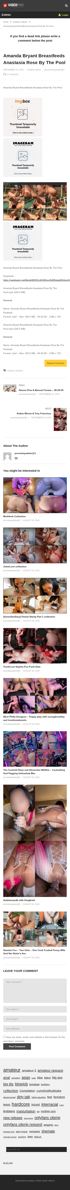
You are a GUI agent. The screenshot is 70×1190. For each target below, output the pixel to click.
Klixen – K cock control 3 (33, 1149)
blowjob (21, 1084)
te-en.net (8, 1163)
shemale (48, 1131)
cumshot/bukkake (48, 1090)
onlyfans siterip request (22, 1124)
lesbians (19, 371)
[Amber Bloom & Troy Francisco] (35, 419)
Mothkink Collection (14, 516)
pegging (48, 1124)
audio (34, 1078)
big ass (57, 1077)
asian (26, 1077)
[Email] (16, 458)
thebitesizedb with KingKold (19, 900)
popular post (8, 1132)
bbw (40, 1077)
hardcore (21, 1104)
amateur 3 (29, 1070)
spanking (22, 1137)
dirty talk (23, 1097)
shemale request (9, 1137)
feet (49, 1097)
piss (56, 1125)
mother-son (48, 1111)
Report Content (55, 363)
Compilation (27, 1090)
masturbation (25, 1111)
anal (6, 1077)
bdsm (47, 1077)
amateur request (50, 1070)
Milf (38, 1112)
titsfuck (37, 1136)
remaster (34, 1131)
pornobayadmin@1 (25, 453)
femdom (59, 1097)
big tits (8, 1084)
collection (10, 1090)
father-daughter (39, 1097)
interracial (49, 1104)
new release (12, 1118)
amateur (10, 371)
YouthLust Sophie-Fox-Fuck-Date (22, 666)
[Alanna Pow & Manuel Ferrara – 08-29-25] (35, 389)
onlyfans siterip (47, 1117)
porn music (22, 1131)
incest (35, 1104)
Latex (61, 1105)
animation (15, 1078)
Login (64, 15)
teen (30, 1136)
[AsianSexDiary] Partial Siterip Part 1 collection (29, 616)
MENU (7, 15)
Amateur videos (34, 70)
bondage (34, 1084)
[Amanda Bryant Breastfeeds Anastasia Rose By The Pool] (35, 495)
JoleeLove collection (15, 566)
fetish (6, 1104)
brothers (45, 1084)
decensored (9, 1097)
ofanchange (28, 1118)
